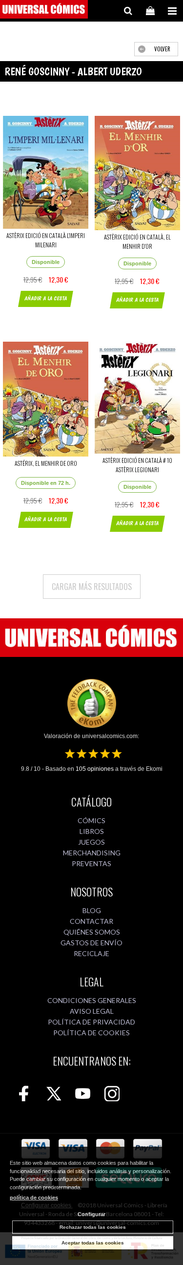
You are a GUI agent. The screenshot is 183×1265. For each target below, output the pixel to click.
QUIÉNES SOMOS (91, 932)
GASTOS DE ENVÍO (91, 942)
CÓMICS (91, 820)
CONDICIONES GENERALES (91, 1000)
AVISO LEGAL (92, 1011)
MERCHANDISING (92, 853)
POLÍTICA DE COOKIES (91, 1032)
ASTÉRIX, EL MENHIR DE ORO (46, 463)
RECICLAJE (91, 953)
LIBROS (92, 831)
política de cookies (34, 1197)
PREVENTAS (91, 863)
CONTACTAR (91, 921)
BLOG (91, 910)
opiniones (95, 768)
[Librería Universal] (44, 11)
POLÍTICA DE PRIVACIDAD (91, 1022)
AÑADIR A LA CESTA (45, 298)
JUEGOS (91, 842)
